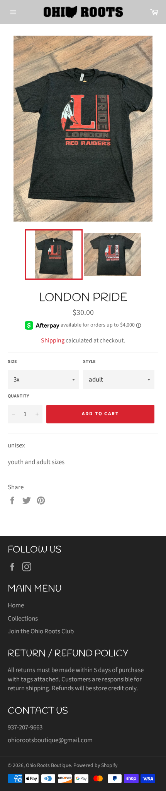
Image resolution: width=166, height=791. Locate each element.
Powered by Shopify (95, 765)
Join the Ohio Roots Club (41, 631)
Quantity (18, 396)
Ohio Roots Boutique (48, 765)
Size (12, 362)
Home (16, 605)
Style (89, 362)
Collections (23, 618)
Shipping (52, 340)
